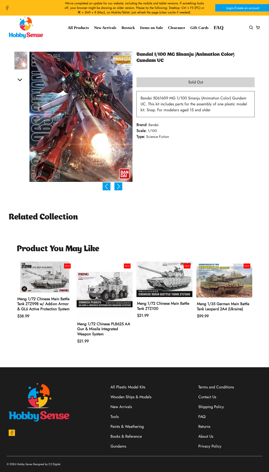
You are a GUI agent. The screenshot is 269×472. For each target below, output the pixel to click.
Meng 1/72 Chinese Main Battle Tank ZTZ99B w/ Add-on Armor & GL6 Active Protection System (43, 304)
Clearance (176, 27)
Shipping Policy (211, 406)
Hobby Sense (24, 464)
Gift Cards (199, 27)
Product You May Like (58, 249)
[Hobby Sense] (26, 27)
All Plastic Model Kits (127, 387)
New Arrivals (105, 27)
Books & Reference (126, 436)
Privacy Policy (209, 446)
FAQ (219, 27)
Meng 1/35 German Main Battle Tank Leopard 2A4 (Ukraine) (223, 306)
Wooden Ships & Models (130, 397)
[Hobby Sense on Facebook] (7, 8)
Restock (128, 27)
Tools (114, 416)
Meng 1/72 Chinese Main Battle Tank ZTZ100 (163, 306)
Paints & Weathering (127, 426)
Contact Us (207, 397)
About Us (205, 436)
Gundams (118, 446)
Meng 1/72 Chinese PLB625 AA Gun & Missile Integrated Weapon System (103, 329)
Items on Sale (151, 27)
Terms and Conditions (216, 387)
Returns (204, 426)
